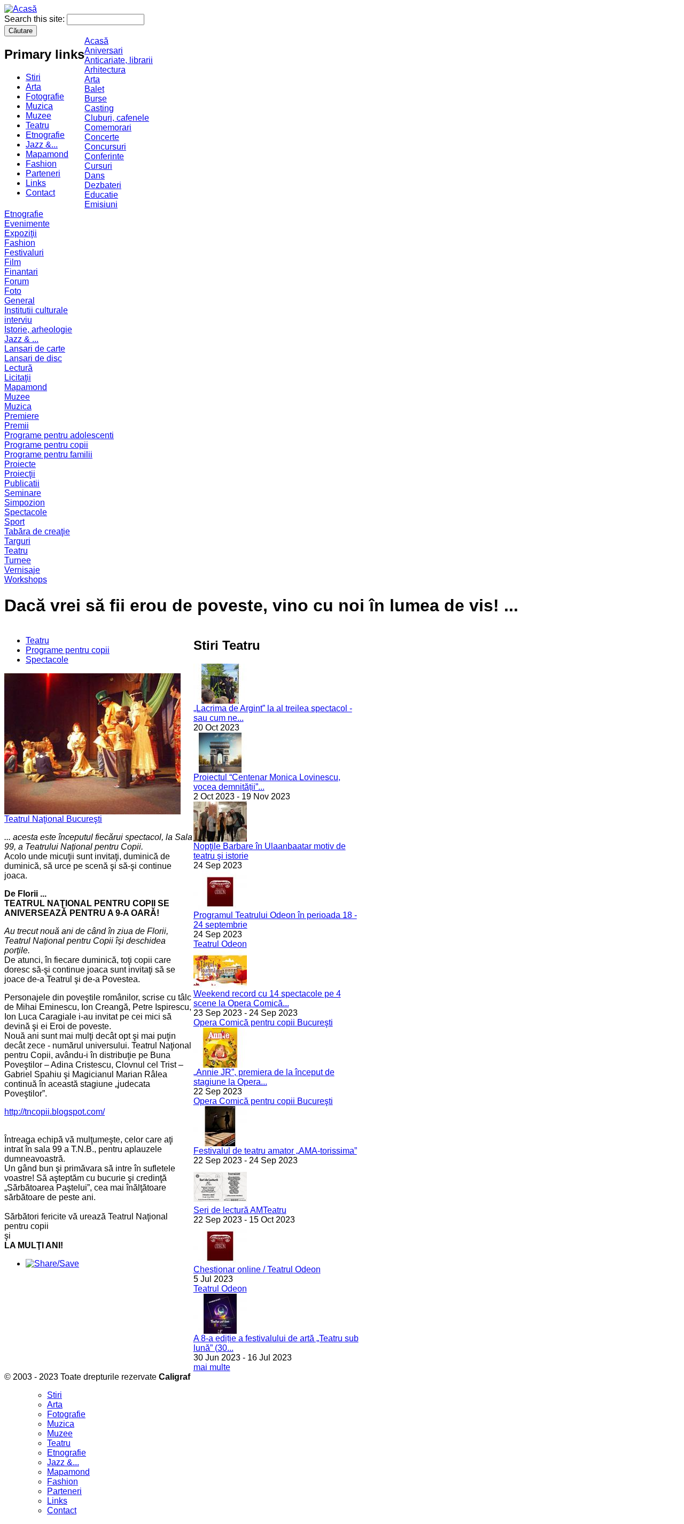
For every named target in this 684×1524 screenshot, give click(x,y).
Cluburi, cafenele (116, 117)
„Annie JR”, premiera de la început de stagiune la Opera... (264, 1077)
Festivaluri (24, 252)
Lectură (18, 367)
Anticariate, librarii (118, 60)
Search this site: (35, 19)
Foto (12, 291)
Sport (14, 521)
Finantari (21, 271)
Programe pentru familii (48, 454)
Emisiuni (101, 204)
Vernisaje (22, 569)
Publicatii (22, 483)
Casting (99, 108)
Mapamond (47, 154)
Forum (16, 281)
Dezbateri (102, 185)
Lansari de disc (33, 358)
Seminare (22, 492)
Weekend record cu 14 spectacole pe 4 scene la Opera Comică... (267, 998)
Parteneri (43, 173)
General (19, 300)
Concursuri (105, 146)
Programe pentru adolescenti (59, 435)
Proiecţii (19, 473)
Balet (94, 89)
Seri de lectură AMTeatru (239, 1210)
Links (36, 183)
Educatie (101, 194)
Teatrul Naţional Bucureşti (53, 818)
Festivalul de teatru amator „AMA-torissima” (275, 1150)
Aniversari (103, 50)
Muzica (39, 106)
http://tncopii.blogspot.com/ (54, 1111)
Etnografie (45, 134)
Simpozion (24, 502)
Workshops (25, 579)
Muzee (38, 115)
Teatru (37, 125)
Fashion (41, 163)
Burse (95, 98)
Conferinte (104, 156)
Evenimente (27, 223)
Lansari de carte (34, 348)
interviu (18, 319)
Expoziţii (20, 233)
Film (12, 262)
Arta (33, 86)
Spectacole (25, 512)
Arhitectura (105, 69)
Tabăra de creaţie (37, 531)
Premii (16, 425)
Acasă (96, 40)
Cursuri (98, 165)
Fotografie (45, 96)
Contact (40, 192)
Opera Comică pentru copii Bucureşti (263, 1022)
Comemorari (107, 127)
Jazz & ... (21, 339)
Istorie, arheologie (38, 329)
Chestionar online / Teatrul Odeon (257, 1269)
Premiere (21, 416)
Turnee (17, 560)
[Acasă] (20, 8)
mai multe (211, 1367)
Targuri (17, 541)
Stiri (33, 77)
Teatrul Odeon (220, 943)
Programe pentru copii (46, 444)
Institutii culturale (36, 310)
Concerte (101, 137)
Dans (94, 175)
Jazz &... (42, 144)
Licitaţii (17, 377)
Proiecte (20, 464)
